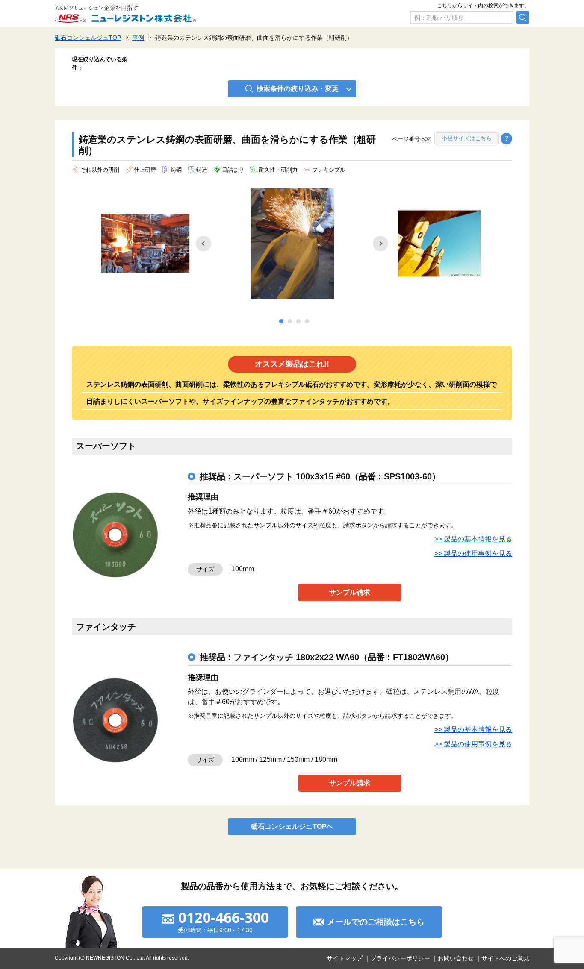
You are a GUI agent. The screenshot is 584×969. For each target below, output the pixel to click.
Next (380, 243)
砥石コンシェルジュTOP (88, 37)
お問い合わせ (456, 958)
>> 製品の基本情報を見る (473, 539)
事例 (138, 37)
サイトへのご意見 (505, 958)
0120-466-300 (223, 917)
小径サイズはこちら (467, 138)
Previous (203, 243)
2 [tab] (290, 321)
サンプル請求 (349, 592)
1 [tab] (281, 321)
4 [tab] (307, 321)
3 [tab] (298, 321)
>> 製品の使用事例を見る (473, 553)
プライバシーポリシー (400, 958)
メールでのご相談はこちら (376, 921)
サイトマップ (345, 958)
